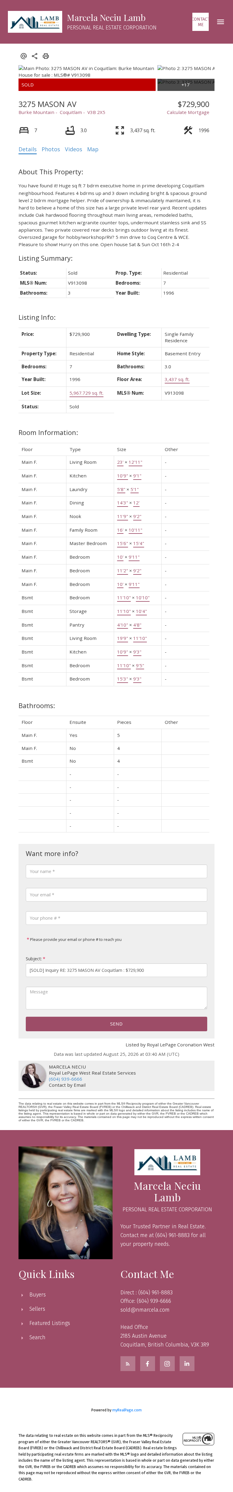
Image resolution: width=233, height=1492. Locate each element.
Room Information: (48, 432)
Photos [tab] (51, 149)
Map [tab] (93, 149)
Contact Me (200, 21)
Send (116, 1024)
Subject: (34, 959)
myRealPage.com (127, 1410)
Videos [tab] (73, 149)
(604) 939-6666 (65, 1079)
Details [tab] (28, 149)
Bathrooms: (37, 705)
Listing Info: (37, 317)
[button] (200, 22)
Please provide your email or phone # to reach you (75, 939)
